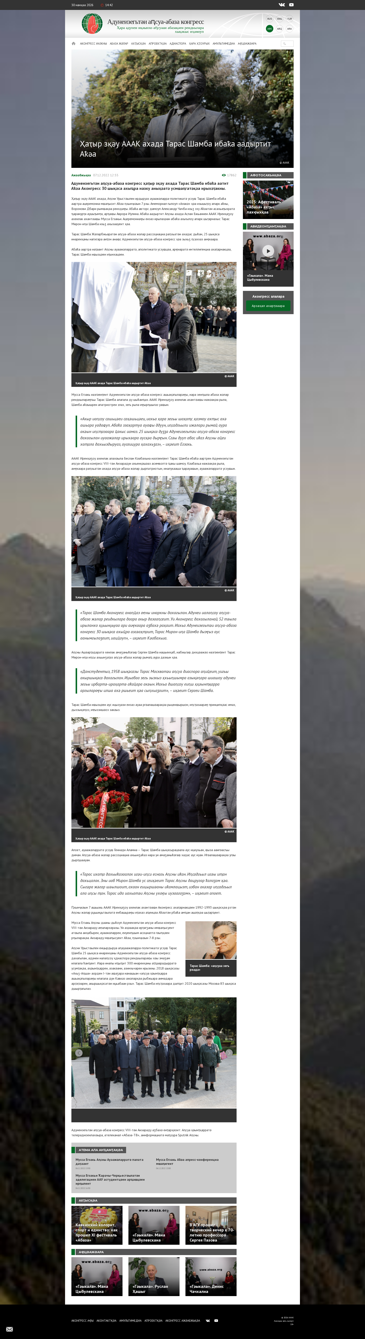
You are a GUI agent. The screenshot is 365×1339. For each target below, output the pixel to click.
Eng (279, 18)
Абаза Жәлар (119, 43)
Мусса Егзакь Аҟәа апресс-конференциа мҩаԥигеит (187, 1162)
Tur (289, 18)
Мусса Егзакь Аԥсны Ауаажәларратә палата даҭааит (109, 1162)
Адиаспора (178, 43)
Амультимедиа (224, 43)
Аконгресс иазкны (93, 43)
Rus (269, 18)
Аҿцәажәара (247, 43)
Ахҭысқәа (138, 43)
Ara (289, 28)
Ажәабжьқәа (81, 175)
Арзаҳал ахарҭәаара (268, 306)
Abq (279, 28)
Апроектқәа (158, 43)
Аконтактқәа (106, 1321)
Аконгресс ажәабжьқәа (182, 1321)
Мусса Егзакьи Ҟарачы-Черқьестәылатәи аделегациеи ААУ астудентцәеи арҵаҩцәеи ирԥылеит (110, 1179)
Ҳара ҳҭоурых (199, 43)
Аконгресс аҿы (82, 1321)
